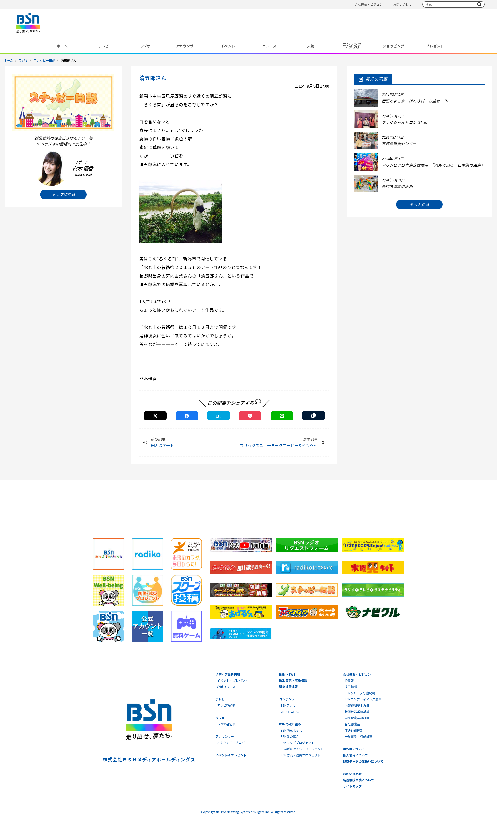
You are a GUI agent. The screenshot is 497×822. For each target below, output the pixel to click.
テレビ (103, 45)
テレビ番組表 (226, 705)
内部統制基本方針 (357, 705)
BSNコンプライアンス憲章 (363, 699)
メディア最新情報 (227, 674)
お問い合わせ (402, 4)
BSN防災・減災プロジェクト (301, 755)
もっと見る (419, 204)
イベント (228, 45)
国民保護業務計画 (357, 717)
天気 (310, 45)
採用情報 (351, 686)
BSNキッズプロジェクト (298, 742)
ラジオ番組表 (226, 724)
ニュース (269, 45)
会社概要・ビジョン (369, 4)
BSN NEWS (287, 674)
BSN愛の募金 (290, 736)
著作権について (354, 749)
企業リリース (226, 686)
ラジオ (145, 45)
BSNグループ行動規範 (360, 693)
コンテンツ (287, 699)
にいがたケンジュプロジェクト (302, 749)
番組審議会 (352, 724)
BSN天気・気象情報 (293, 680)
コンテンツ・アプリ (352, 45)
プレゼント (435, 45)
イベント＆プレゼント (230, 755)
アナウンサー (186, 45)
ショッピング (393, 45)
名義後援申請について (358, 780)
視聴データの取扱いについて (363, 761)
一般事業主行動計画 (358, 736)
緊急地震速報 (288, 686)
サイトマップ (352, 786)
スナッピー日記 (44, 60)
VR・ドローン (290, 711)
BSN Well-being (291, 730)
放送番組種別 (354, 730)
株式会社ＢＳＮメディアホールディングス (149, 759)
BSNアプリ (288, 705)
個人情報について (355, 755)
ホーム (62, 45)
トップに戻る (63, 194)
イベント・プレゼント (232, 680)
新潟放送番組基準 (357, 711)
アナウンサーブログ (231, 742)
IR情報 (349, 680)
